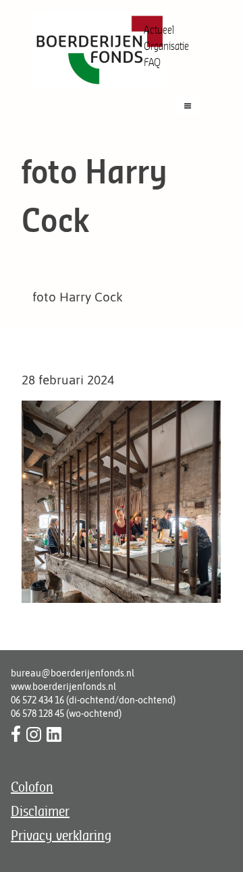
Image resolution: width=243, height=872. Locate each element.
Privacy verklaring (61, 835)
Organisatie (166, 45)
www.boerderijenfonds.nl (63, 686)
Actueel (159, 29)
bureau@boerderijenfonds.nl (72, 673)
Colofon (32, 787)
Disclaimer (40, 811)
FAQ (152, 62)
